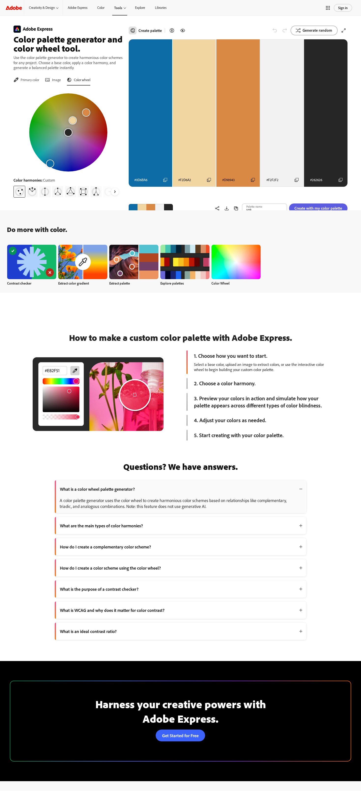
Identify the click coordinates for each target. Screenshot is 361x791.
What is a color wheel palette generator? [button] (97, 489)
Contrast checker (19, 283)
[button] (328, 8)
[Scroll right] (115, 192)
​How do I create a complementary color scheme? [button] (105, 546)
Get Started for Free (180, 735)
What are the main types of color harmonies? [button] (101, 525)
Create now (32, 262)
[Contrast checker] (172, 30)
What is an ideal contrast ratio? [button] (88, 631)
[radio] (19, 192)
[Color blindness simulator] (183, 30)
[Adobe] (14, 7)
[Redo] (285, 30)
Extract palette (119, 283)
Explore (140, 7)
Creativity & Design (42, 7)
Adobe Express (77, 7)
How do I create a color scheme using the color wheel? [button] (110, 568)
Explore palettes (172, 283)
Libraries (161, 7)
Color (100, 7)
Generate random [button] (317, 30)
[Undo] (275, 30)
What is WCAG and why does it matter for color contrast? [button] (112, 610)
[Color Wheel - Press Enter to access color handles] (68, 132)
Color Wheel (220, 283)
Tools (118, 8)
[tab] (26, 80)
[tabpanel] (68, 143)
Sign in (343, 8)
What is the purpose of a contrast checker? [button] (99, 589)
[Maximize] (343, 30)
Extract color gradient (73, 283)
